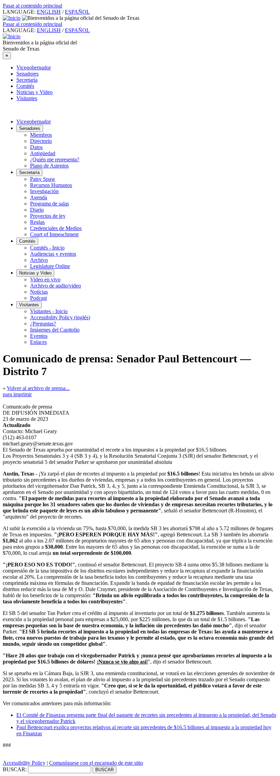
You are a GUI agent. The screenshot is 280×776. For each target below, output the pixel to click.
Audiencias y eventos (53, 254)
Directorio (41, 141)
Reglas (37, 222)
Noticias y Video (34, 92)
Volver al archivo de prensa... (38, 388)
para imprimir (17, 394)
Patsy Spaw (42, 179)
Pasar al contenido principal (32, 6)
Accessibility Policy (24, 763)
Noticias (39, 292)
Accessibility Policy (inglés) (60, 317)
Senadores (27, 74)
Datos (36, 147)
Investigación (44, 191)
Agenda (38, 197)
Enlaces (38, 342)
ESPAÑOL (77, 12)
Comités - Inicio (47, 248)
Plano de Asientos (49, 166)
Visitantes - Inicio (49, 311)
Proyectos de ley (48, 216)
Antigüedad (42, 153)
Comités (25, 86)
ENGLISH (49, 12)
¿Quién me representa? (54, 159)
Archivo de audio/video (55, 286)
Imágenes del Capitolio (55, 330)
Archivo (39, 260)
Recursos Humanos (51, 185)
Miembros (41, 135)
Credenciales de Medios (56, 228)
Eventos (38, 336)
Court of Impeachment (54, 234)
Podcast (38, 298)
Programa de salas (49, 203)
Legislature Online (50, 266)
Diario (37, 210)
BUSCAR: (15, 769)
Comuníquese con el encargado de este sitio (96, 763)
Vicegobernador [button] (33, 121)
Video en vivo (45, 279)
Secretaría (27, 80)
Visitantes (26, 98)
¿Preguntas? (43, 323)
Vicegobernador (33, 67)
